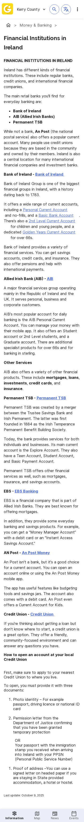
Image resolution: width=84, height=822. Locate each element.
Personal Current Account (45, 209)
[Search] (54, 9)
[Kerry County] (8, 25)
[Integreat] (7, 9)
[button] (66, 9)
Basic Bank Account (56, 215)
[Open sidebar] (77, 9)
